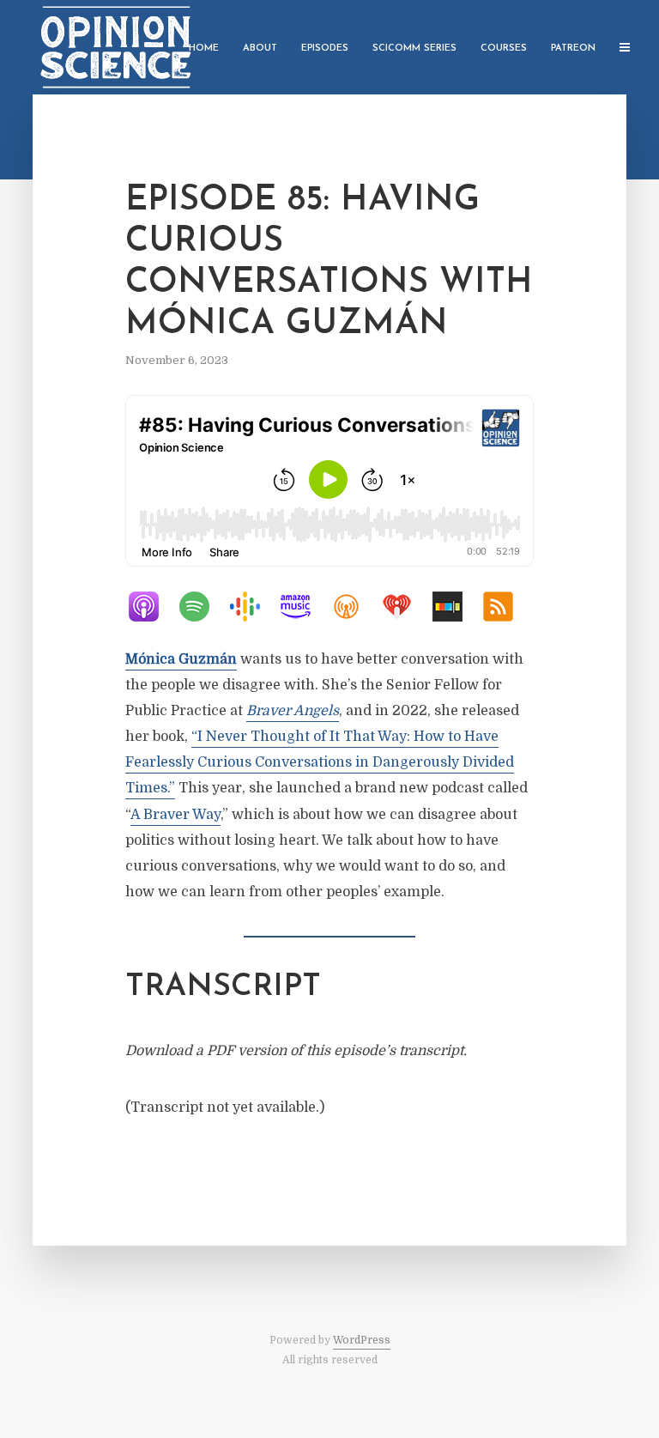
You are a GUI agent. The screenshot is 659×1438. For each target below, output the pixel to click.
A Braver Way (175, 814)
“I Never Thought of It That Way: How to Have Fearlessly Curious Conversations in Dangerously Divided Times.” (319, 762)
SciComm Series (414, 48)
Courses (504, 48)
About (260, 48)
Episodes (324, 48)
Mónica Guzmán (181, 659)
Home (204, 48)
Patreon (573, 48)
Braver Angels (292, 711)
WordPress (361, 1340)
